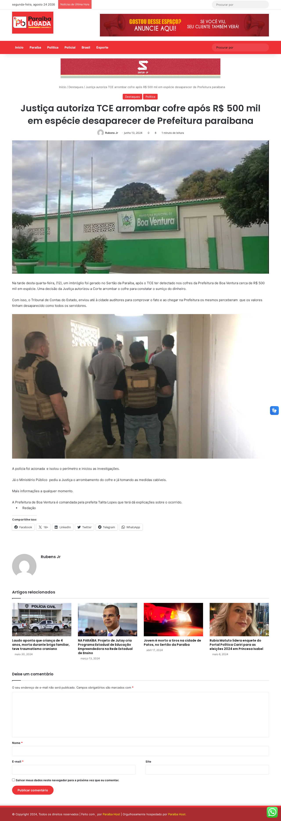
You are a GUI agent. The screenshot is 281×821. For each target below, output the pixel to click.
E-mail (17, 761)
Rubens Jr (111, 132)
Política (52, 47)
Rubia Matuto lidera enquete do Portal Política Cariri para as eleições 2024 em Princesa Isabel (236, 644)
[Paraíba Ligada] (32, 23)
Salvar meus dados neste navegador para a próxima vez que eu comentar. (67, 780)
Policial (70, 47)
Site (148, 761)
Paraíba (35, 47)
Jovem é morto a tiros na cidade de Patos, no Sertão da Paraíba (172, 642)
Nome (17, 743)
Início (19, 47)
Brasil (86, 47)
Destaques (75, 87)
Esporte (102, 47)
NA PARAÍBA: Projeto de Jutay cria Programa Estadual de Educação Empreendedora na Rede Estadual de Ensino (105, 646)
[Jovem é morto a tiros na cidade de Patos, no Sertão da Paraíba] (173, 619)
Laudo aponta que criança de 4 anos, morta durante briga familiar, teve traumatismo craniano (41, 644)
